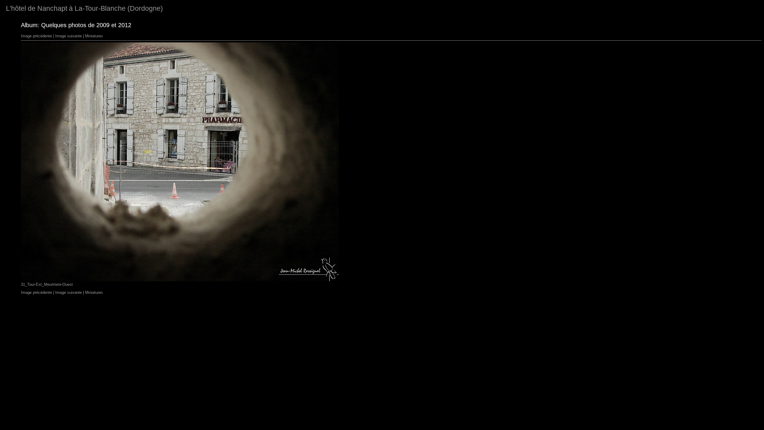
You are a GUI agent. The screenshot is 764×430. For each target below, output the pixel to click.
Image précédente (36, 36)
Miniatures (94, 36)
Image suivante (68, 36)
